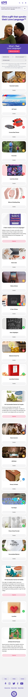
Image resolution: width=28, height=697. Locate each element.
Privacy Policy (14, 688)
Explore (14, 241)
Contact (22, 678)
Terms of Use (7, 688)
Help (6, 678)
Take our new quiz (14, 51)
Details (14, 90)
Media (14, 678)
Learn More (12, 9)
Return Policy (21, 688)
